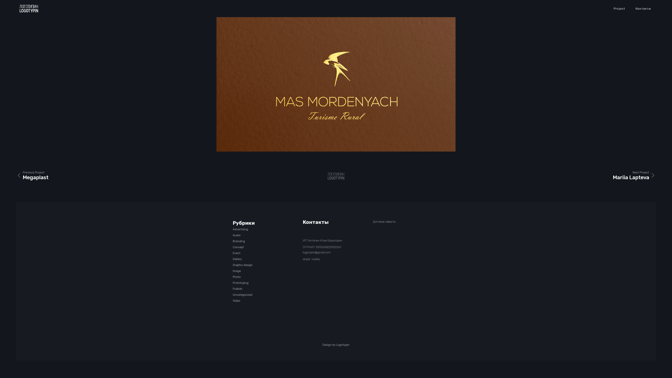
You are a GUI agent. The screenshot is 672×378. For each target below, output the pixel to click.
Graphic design (243, 265)
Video (236, 300)
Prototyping (240, 283)
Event (236, 253)
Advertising (240, 229)
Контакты (643, 8)
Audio (236, 235)
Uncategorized (242, 294)
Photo (237, 277)
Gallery (237, 259)
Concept (238, 247)
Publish (237, 288)
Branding (239, 241)
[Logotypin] (29, 9)
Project (619, 8)
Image (237, 271)
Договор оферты (384, 221)
